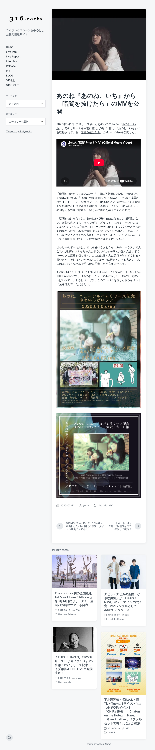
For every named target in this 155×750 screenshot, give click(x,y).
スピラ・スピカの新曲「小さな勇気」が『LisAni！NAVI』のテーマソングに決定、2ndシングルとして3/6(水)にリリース (122, 602)
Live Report (13, 56)
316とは (11, 80)
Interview (12, 61)
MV (8, 70)
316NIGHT (12, 85)
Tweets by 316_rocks (19, 131)
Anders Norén (104, 744)
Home (9, 47)
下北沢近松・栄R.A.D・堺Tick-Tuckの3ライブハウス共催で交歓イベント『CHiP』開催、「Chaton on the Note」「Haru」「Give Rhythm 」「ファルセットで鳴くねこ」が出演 (123, 711)
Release (11, 66)
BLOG (9, 75)
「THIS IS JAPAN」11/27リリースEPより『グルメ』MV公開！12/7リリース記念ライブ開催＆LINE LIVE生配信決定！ (74, 665)
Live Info (11, 51)
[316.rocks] (26, 18)
